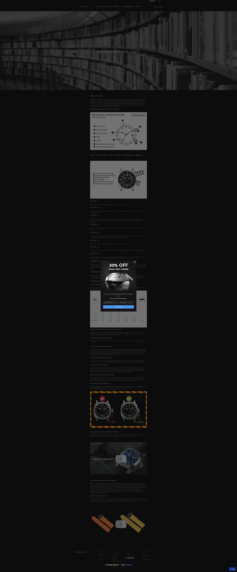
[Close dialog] (135, 262)
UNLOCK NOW (118, 307)
